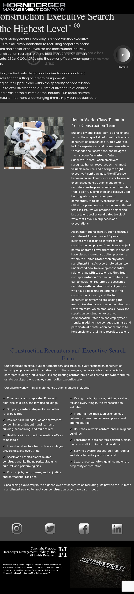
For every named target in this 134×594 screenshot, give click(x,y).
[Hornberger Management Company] (34, 7)
